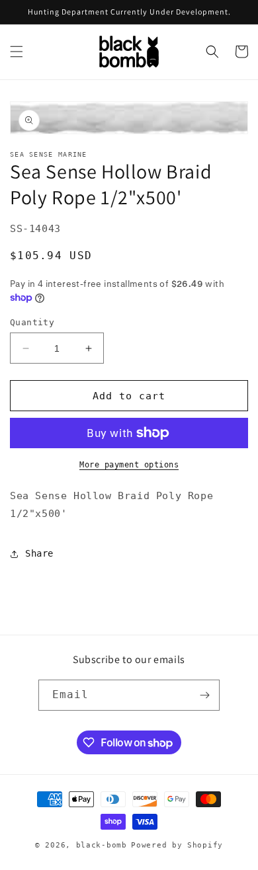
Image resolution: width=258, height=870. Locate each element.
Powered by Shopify (177, 845)
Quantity (32, 322)
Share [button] (39, 553)
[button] (16, 51)
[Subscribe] (204, 695)
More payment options (129, 464)
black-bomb (101, 845)
